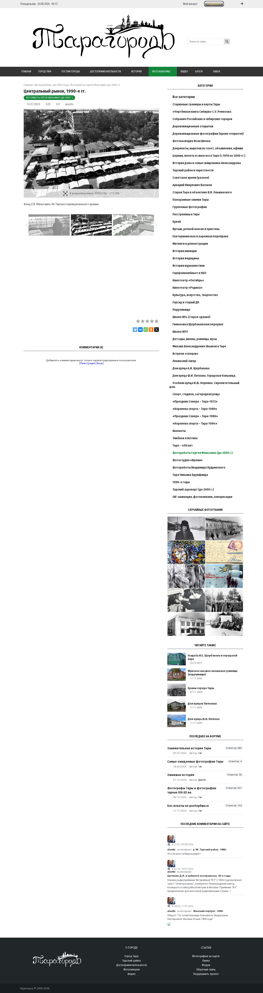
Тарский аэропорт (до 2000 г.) (193, 489)
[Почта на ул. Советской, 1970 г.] (224, 528)
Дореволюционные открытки (193, 126)
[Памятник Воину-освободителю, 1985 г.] (224, 624)
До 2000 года (60, 85)
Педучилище (181, 309)
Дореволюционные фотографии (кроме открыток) (208, 133)
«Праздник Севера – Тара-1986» (195, 416)
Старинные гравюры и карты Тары (196, 104)
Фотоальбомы (43, 85)
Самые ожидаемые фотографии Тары (195, 762)
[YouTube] (238, 4)
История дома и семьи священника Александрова (207, 163)
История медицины (186, 258)
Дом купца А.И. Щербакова (191, 368)
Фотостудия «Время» (188, 460)
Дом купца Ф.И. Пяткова (203, 719)
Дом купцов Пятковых (202, 703)
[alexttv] (205, 839)
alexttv (69, 104)
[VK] (234, 4)
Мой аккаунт (190, 3)
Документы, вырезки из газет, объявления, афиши (208, 148)
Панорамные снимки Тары (191, 199)
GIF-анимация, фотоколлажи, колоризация (202, 497)
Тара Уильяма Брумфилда (190, 475)
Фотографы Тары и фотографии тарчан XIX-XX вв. (191, 790)
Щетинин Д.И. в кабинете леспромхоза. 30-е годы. (199, 875)
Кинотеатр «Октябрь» (188, 280)
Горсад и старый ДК (186, 302)
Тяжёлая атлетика (185, 438)
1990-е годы (181, 482)
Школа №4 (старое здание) (191, 317)
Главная (28, 85)
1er (200, 752)
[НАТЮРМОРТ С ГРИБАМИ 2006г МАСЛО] (186, 552)
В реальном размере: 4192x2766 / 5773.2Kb (94, 193)
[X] (156, 329)
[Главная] (97, 56)
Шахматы (179, 431)
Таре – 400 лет (183, 445)
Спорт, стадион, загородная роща (196, 394)
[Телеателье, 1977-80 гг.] (186, 624)
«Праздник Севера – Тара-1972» (195, 401)
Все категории (184, 97)
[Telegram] (241, 3)
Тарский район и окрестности (193, 170)
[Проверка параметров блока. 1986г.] (186, 600)
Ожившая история (180, 775)
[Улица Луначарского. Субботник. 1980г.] (224, 600)
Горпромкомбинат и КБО (189, 273)
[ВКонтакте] (140, 329)
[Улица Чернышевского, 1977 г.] (186, 528)
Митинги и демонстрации (190, 243)
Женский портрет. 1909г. (208, 911)
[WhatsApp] (145, 329)
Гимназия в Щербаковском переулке (198, 324)
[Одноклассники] (151, 329)
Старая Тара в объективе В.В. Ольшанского (202, 192)
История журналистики (189, 265)
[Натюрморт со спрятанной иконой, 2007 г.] (186, 576)
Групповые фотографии (190, 207)
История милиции (185, 251)
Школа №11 (180, 331)
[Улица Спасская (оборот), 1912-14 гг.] (224, 552)
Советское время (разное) (191, 177)
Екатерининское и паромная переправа (200, 236)
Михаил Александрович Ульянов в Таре (199, 346)
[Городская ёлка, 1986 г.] (224, 576)
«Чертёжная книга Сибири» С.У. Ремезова (202, 111)
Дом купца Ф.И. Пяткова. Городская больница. (204, 375)
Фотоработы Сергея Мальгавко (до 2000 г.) (49, 97)
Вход (99, 363)
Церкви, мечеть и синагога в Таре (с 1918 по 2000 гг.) (209, 155)
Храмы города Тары (201, 688)
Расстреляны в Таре (186, 214)
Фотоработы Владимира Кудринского (199, 467)
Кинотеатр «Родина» (188, 287)
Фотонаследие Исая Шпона (191, 141)
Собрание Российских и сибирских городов (202, 119)
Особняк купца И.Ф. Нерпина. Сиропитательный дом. (204, 385)
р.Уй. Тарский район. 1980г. (210, 849)
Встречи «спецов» (185, 353)
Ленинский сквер (184, 361)
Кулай (177, 221)
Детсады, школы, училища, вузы (195, 339)
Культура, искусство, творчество (195, 295)
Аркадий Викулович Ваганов (192, 185)
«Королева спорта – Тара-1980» (195, 409)
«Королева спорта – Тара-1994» (195, 423)
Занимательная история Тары (189, 748)
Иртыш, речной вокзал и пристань (196, 229)
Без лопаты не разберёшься (188, 806)
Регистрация (87, 363)
